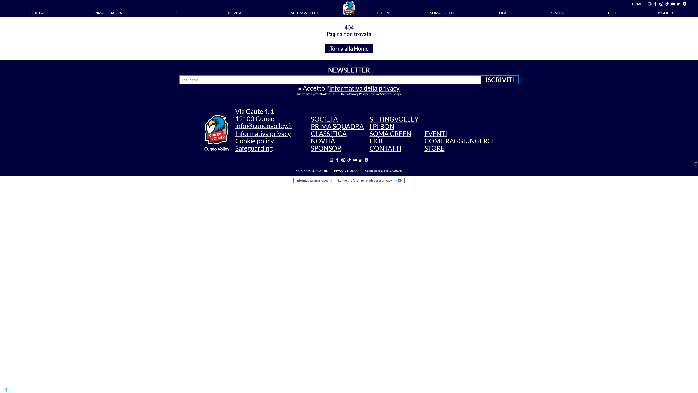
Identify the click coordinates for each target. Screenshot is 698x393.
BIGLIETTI (666, 13)
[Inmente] (695, 167)
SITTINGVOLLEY (304, 13)
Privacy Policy (358, 94)
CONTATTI (385, 148)
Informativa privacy (263, 134)
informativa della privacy (364, 88)
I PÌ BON (382, 13)
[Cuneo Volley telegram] (684, 4)
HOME (637, 4)
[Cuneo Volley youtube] (673, 4)
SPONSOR (556, 13)
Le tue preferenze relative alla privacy (365, 180)
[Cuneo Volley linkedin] (679, 4)
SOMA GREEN (442, 13)
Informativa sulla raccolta (314, 180)
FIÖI (175, 13)
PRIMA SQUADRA (107, 13)
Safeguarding (254, 148)
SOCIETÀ (35, 13)
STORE (611, 13)
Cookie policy (254, 141)
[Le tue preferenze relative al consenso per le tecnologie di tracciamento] (6, 389)
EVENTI (435, 134)
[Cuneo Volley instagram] (661, 4)
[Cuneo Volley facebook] (655, 4)
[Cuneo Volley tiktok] (667, 4)
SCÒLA (500, 13)
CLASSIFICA (329, 134)
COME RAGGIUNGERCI (459, 141)
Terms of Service (379, 94)
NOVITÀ (235, 13)
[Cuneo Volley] (349, 8)
